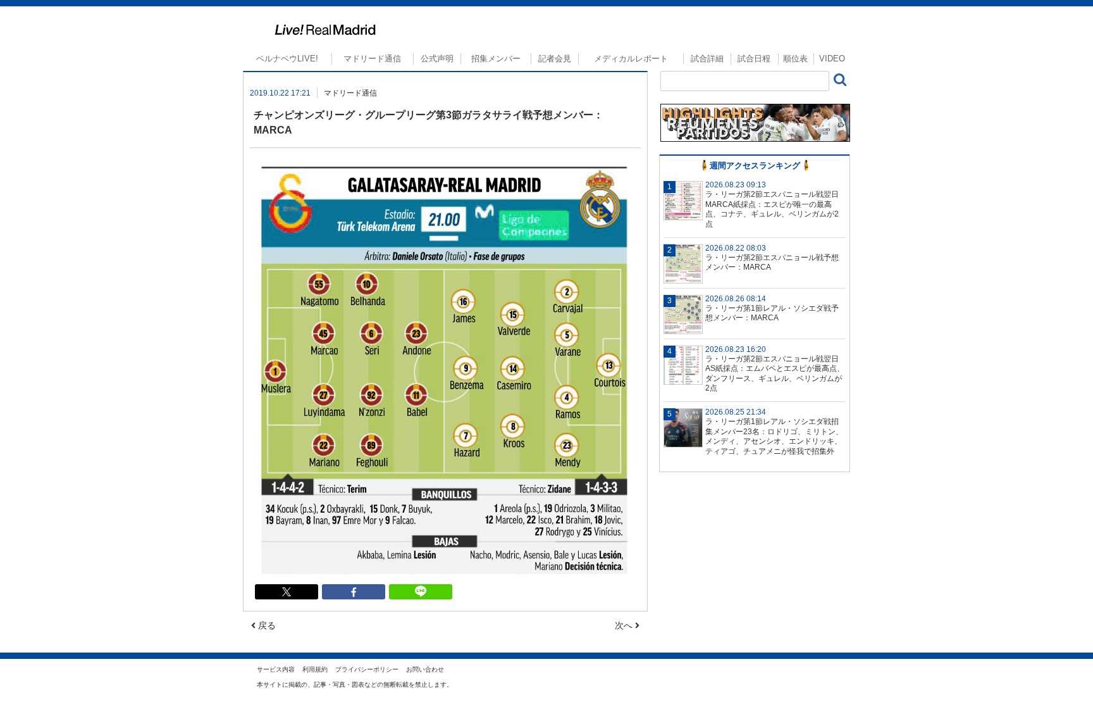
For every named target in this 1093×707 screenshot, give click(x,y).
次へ (625, 625)
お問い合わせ (425, 669)
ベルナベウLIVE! (287, 58)
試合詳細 (707, 58)
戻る (266, 625)
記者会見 (554, 58)
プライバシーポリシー (366, 669)
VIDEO (832, 58)
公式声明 (437, 58)
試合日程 (754, 58)
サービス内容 (276, 669)
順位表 (795, 58)
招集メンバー (496, 58)
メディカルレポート (631, 58)
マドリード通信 (372, 58)
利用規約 (315, 669)
